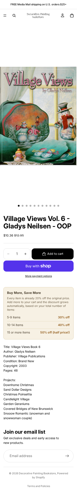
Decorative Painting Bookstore (37, 473)
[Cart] (72, 15)
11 (58, 206)
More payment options (38, 276)
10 (54, 206)
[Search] (14, 15)
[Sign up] (67, 456)
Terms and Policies (38, 486)
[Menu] (5, 15)
